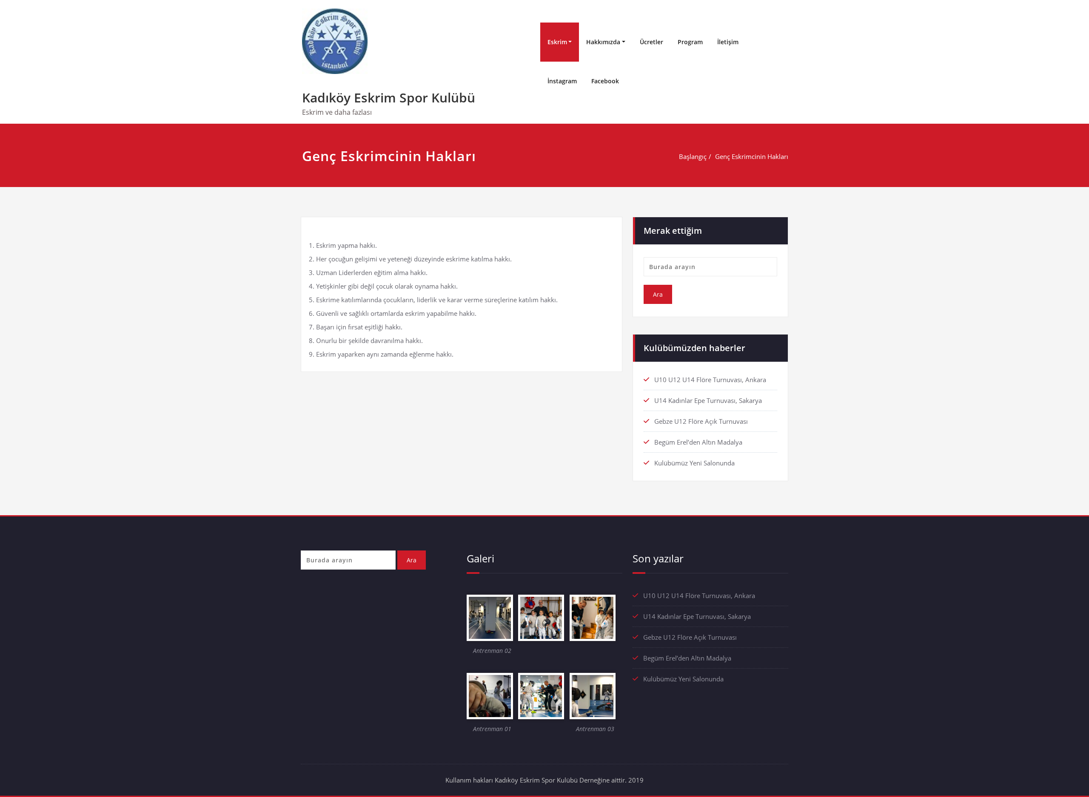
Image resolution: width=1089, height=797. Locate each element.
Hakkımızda (603, 42)
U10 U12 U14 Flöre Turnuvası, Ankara (710, 379)
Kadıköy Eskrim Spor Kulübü (388, 97)
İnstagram (562, 81)
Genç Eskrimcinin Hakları (751, 156)
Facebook (605, 81)
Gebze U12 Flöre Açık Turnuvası (701, 421)
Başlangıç (693, 156)
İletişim (727, 42)
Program (690, 42)
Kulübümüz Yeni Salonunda (694, 463)
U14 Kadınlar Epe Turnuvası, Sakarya (708, 400)
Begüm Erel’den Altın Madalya (698, 442)
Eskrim (557, 42)
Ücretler (651, 42)
